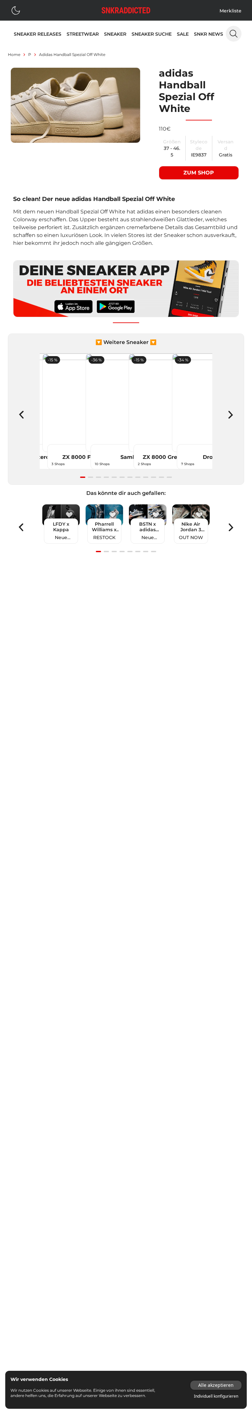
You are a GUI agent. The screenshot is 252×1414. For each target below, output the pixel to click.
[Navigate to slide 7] (130, 477)
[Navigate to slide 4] (106, 477)
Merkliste (231, 11)
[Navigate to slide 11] (161, 477)
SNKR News (208, 34)
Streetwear (83, 34)
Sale (183, 34)
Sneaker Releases (37, 34)
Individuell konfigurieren (216, 1396)
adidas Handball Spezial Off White (72, 54)
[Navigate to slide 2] (90, 477)
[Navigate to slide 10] (154, 477)
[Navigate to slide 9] (146, 477)
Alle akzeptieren (216, 1385)
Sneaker (115, 34)
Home (14, 54)
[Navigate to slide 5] (114, 477)
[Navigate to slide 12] (169, 477)
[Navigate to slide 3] (98, 477)
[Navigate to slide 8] (138, 477)
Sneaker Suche (152, 34)
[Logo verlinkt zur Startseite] (126, 10)
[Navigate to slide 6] (122, 477)
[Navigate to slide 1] (83, 477)
